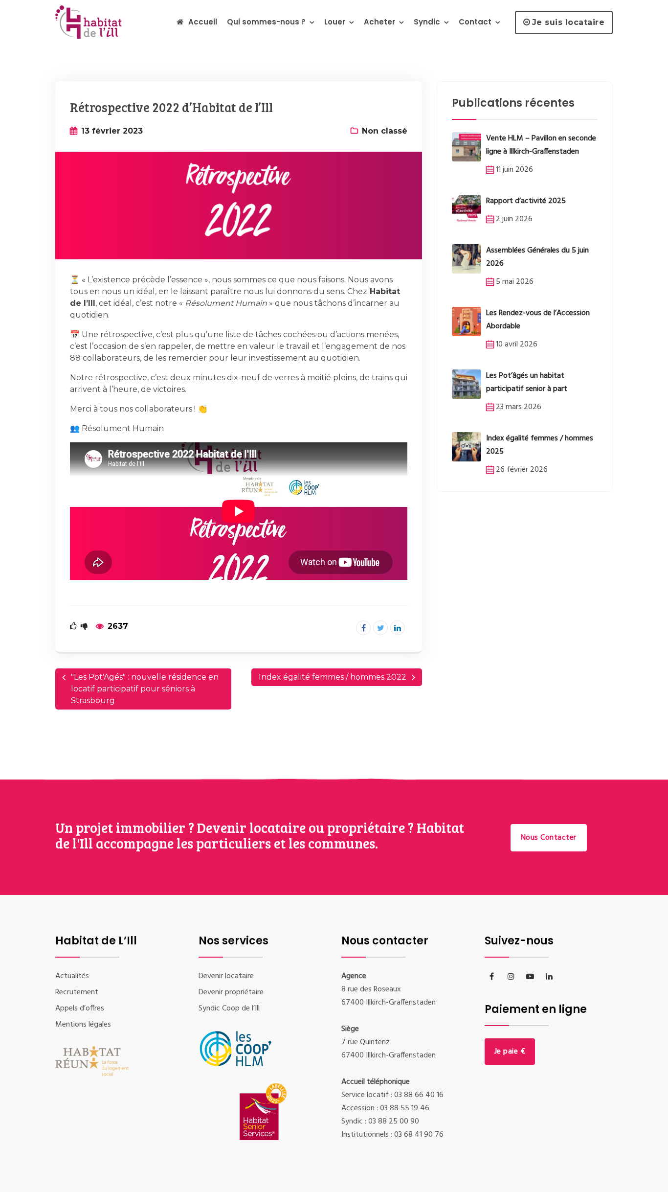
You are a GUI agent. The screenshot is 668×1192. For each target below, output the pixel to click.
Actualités (72, 976)
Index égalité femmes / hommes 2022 (332, 677)
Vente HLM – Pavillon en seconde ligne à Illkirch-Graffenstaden (541, 145)
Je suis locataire (568, 22)
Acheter (379, 22)
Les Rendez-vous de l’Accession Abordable (538, 320)
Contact (475, 22)
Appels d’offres (79, 1008)
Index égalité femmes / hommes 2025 (539, 445)
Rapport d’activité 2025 (526, 201)
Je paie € (510, 1051)
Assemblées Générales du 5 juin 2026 (537, 257)
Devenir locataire (226, 976)
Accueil (202, 22)
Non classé (384, 131)
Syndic (427, 22)
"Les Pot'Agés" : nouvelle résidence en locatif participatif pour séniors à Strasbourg (145, 688)
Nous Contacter (549, 837)
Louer (334, 22)
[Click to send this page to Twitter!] (380, 627)
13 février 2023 (112, 131)
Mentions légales (83, 1024)
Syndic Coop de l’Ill (229, 1008)
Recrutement (76, 992)
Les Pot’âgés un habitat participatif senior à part (526, 382)
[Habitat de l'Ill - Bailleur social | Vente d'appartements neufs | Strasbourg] (90, 21)
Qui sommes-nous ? (266, 22)
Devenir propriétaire (231, 992)
